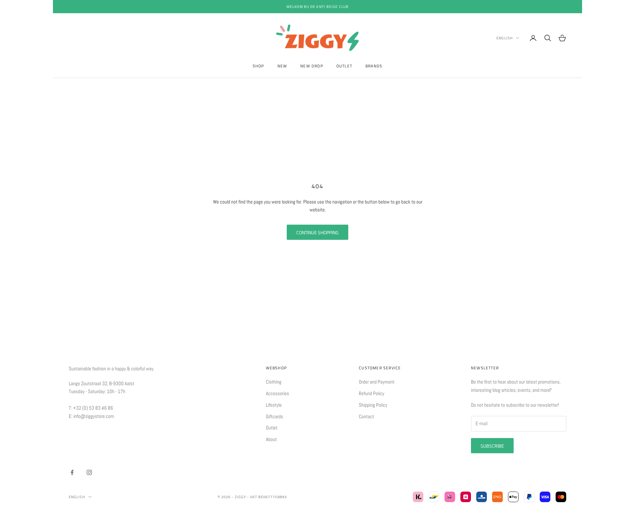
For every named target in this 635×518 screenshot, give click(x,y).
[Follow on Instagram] (89, 472)
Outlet (344, 66)
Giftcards (274, 416)
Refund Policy (371, 393)
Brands (373, 66)
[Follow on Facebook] (72, 472)
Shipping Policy (373, 405)
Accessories (277, 393)
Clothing (273, 382)
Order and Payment (377, 382)
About (271, 439)
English (504, 38)
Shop (258, 66)
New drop (311, 66)
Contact (366, 416)
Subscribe (492, 445)
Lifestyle (274, 405)
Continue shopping (317, 232)
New (282, 66)
